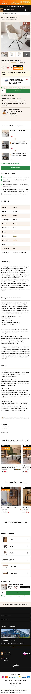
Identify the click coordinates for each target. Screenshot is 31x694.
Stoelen (7, 17)
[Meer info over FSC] (2, 244)
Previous (2, 36)
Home (2, 17)
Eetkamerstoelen (14, 17)
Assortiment (5, 620)
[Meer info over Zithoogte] (2, 219)
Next (28, 36)
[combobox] (13, 13)
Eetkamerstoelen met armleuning (9, 19)
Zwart (14, 236)
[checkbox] (10, 143)
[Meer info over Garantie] (2, 248)
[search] (2, 13)
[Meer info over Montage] (2, 252)
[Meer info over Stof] (2, 232)
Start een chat (13, 115)
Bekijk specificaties (5, 62)
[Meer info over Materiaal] (2, 227)
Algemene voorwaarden (10, 680)
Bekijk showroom (15, 647)
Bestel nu (18, 91)
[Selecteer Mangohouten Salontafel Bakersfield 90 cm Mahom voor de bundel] (10, 143)
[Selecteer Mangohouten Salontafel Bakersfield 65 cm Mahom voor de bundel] (10, 154)
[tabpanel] (11, 459)
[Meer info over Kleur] (2, 236)
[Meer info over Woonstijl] (2, 240)
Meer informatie (13, 83)
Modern (15, 240)
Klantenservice (6, 616)
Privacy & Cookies (22, 680)
